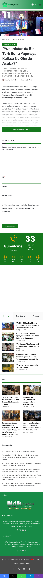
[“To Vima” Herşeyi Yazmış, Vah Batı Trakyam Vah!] (8, 368)
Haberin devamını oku (21, 130)
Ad (3, 177)
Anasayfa (7, 39)
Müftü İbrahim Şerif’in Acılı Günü (13, 451)
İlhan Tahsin (9, 80)
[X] (20, 530)
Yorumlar (36, 316)
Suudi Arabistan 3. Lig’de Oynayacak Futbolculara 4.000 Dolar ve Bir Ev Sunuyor (27, 336)
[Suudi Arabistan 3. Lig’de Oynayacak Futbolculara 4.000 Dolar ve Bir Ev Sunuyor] (8, 336)
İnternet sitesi (7, 196)
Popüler (6, 316)
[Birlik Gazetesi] (10, 4)
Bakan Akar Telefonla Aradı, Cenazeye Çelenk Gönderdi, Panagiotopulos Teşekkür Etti (27, 357)
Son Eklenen (21, 316)
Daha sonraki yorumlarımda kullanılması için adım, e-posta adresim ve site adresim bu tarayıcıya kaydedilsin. (20, 208)
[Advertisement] (21, 287)
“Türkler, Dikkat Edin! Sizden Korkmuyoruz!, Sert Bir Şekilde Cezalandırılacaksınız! (27, 325)
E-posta (5, 186)
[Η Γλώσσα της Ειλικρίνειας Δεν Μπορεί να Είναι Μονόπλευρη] (32, 390)
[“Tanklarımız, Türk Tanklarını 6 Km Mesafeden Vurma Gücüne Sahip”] (8, 347)
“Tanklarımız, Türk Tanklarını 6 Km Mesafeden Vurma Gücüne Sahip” (27, 346)
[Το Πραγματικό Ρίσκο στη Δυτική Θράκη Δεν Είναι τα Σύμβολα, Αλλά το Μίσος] (11, 390)
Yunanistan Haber (18, 39)
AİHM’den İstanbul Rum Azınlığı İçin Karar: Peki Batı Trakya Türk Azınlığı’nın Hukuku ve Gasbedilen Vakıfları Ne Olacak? (21, 477)
